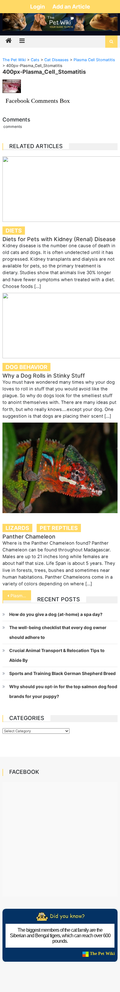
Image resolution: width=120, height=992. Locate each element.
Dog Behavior (26, 367)
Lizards (17, 528)
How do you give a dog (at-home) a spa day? (55, 614)
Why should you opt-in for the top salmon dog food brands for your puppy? (63, 691)
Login (38, 6)
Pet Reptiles (59, 528)
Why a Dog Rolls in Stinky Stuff (43, 375)
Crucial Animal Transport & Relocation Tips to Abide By (57, 655)
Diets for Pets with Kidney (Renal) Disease (59, 239)
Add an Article (71, 6)
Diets (14, 230)
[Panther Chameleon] (60, 468)
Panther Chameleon (28, 536)
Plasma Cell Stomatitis (20, 595)
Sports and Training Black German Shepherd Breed (62, 673)
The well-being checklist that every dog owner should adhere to (57, 632)
